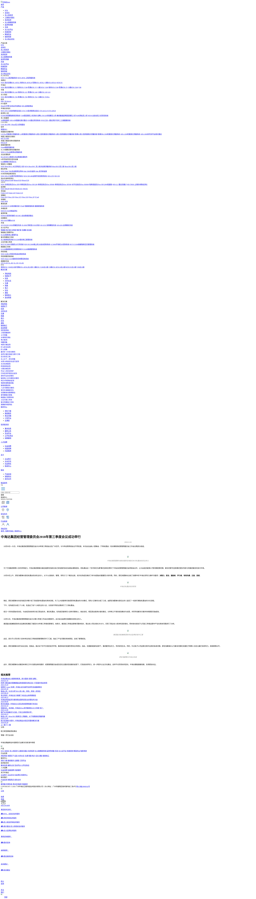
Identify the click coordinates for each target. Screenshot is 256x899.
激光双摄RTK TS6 (9, 97)
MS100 (12, 189)
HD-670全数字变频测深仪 (12, 176)
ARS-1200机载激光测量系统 (130, 134)
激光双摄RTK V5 (9, 87)
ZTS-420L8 (52, 111)
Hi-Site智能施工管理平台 (9, 235)
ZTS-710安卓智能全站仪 (30, 111)
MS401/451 (19, 189)
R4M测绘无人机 (82, 115)
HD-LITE (51, 176)
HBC (2, 101)
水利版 (13, 230)
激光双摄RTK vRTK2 (10, 82)
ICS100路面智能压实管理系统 (11, 249)
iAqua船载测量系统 (7, 147)
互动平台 (8, 433)
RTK (6, 10)
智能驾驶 (8, 37)
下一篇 (8, 725)
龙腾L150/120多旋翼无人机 (46, 115)
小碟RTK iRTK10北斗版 (57, 267)
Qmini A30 (4, 193)
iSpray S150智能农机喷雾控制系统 (15, 259)
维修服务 (8, 413)
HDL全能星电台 (27, 106)
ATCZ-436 (4, 263)
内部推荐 (8, 451)
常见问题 (8, 416)
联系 (2, 470)
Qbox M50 (4, 201)
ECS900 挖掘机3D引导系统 (12, 244)
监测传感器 (9, 25)
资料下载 (8, 411)
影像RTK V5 (32, 87)
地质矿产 (8, 276)
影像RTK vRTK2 (38, 82)
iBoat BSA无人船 (70, 166)
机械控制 (8, 32)
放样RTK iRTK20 (26, 82)
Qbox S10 (25, 197)
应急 (6, 278)
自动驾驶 (8, 297)
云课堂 (7, 420)
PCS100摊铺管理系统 (29, 249)
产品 (2, 7)
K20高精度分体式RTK (8, 162)
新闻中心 (8, 466)
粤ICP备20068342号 (83, 786)
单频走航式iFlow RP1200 (29, 184)
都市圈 (3, 784)
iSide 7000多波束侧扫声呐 (12, 171)
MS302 (25, 189)
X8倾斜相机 (5, 120)
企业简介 (8, 459)
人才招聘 (4, 442)
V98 (79, 87)
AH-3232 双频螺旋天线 (48, 225)
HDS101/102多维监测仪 (9, 211)
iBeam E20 (25, 180)
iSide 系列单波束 (41, 171)
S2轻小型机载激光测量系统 (65, 134)
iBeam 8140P (7, 180)
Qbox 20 (31, 197)
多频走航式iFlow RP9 (10, 184)
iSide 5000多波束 (29, 171)
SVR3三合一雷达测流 (48, 120)
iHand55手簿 (5, 106)
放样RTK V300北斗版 (8, 267)
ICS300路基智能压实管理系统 (82, 244)
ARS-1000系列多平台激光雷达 (151, 134)
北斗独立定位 (9, 39)
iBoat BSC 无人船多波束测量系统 (38, 166)
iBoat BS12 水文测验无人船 (12, 166)
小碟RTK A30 (42, 92)
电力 (6, 288)
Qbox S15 (18, 197)
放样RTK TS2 (32, 97)
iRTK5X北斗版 (71, 267)
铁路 (6, 285)
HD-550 (57, 176)
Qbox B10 (4, 197)
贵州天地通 (17, 784)
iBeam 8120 (18, 180)
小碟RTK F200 (73, 87)
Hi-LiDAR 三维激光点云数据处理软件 (14, 157)
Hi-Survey (8, 101)
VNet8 (22, 206)
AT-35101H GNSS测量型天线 (11, 225)
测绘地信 (8, 273)
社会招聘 (8, 446)
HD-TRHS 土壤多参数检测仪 (137, 184)
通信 (6, 293)
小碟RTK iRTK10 (50, 82)
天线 (6, 27)
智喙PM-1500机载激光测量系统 (109, 134)
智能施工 (8, 295)
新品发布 (4, 483)
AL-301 (16, 263)
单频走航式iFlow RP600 (46, 184)
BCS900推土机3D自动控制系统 (37, 244)
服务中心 (4, 407)
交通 (6, 283)
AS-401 (21, 263)
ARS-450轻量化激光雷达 (18, 120)
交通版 (24, 230)
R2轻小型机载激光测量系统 (45, 134)
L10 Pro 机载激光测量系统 (10, 134)
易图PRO (4, 129)
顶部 (5, 897)
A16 (49, 92)
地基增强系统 (29, 206)
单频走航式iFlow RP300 (63, 184)
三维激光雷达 (9, 17)
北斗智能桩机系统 (7, 239)
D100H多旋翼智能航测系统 (10, 115)
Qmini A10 (19, 193)
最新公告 (8, 431)
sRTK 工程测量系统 (26, 78)
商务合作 (8, 479)
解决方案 (4, 269)
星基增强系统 (39, 206)
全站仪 (7, 13)
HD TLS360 (5, 138)
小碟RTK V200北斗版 (40, 267)
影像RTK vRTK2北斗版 (24, 267)
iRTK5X (59, 82)
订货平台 (8, 418)
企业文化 (8, 461)
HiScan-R (4, 142)
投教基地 (8, 438)
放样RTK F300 (53, 87)
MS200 (5, 189)
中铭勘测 (24, 784)
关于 (2, 455)
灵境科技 (9, 784)
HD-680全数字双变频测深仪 (35, 176)
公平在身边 (9, 436)
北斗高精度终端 (10, 22)
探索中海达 (9, 531)
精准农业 (8, 34)
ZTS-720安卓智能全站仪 (11, 111)
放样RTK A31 (23, 92)
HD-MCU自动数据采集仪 (24, 215)
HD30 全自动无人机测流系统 (98, 115)
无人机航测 (9, 15)
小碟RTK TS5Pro (44, 97)
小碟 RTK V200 (42, 87)
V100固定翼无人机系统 (28, 115)
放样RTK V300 (22, 87)
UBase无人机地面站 (18, 124)
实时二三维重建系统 (63, 120)
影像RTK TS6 (23, 97)
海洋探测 (8, 20)
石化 (6, 290)
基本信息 (8, 428)
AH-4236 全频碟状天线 (64, 225)
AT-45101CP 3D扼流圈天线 (10, 206)
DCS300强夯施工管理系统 (23, 239)
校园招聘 (8, 448)
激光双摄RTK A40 (9, 92)
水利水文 (8, 281)
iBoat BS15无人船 (58, 166)
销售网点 (8, 476)
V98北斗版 (80, 267)
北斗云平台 (9, 29)
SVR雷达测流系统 (33, 120)
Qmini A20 (11, 193)
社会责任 (8, 464)
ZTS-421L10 (43, 111)
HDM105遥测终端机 (8, 215)
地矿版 (18, 230)
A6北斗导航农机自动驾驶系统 (13, 254)
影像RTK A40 (32, 92)
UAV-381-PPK (5, 124)
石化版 (29, 230)
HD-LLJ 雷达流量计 (120, 184)
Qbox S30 (11, 197)
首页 (2, 4)
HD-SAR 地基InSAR (8, 220)
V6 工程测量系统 (9, 78)
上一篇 (3, 725)
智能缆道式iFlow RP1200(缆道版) (100, 184)
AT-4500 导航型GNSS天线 (30, 225)
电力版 (8, 230)
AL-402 (10, 263)
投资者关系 (5, 424)
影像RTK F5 (63, 87)
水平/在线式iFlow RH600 (80, 184)
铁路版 (3, 230)
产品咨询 (8, 474)
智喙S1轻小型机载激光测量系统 (86, 134)
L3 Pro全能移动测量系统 (11, 152)
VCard (37, 197)
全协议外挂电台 (15, 106)
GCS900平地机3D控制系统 (59, 244)
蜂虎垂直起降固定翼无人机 (66, 115)
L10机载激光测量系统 (27, 134)
